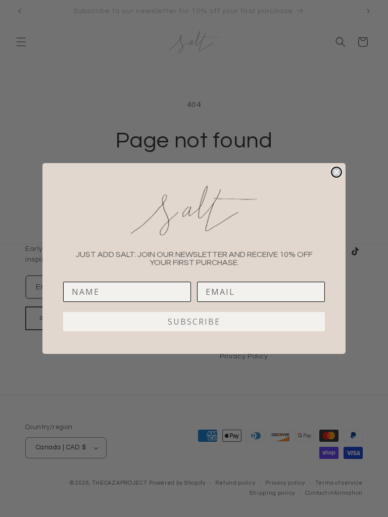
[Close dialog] (336, 172)
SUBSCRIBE (194, 321)
